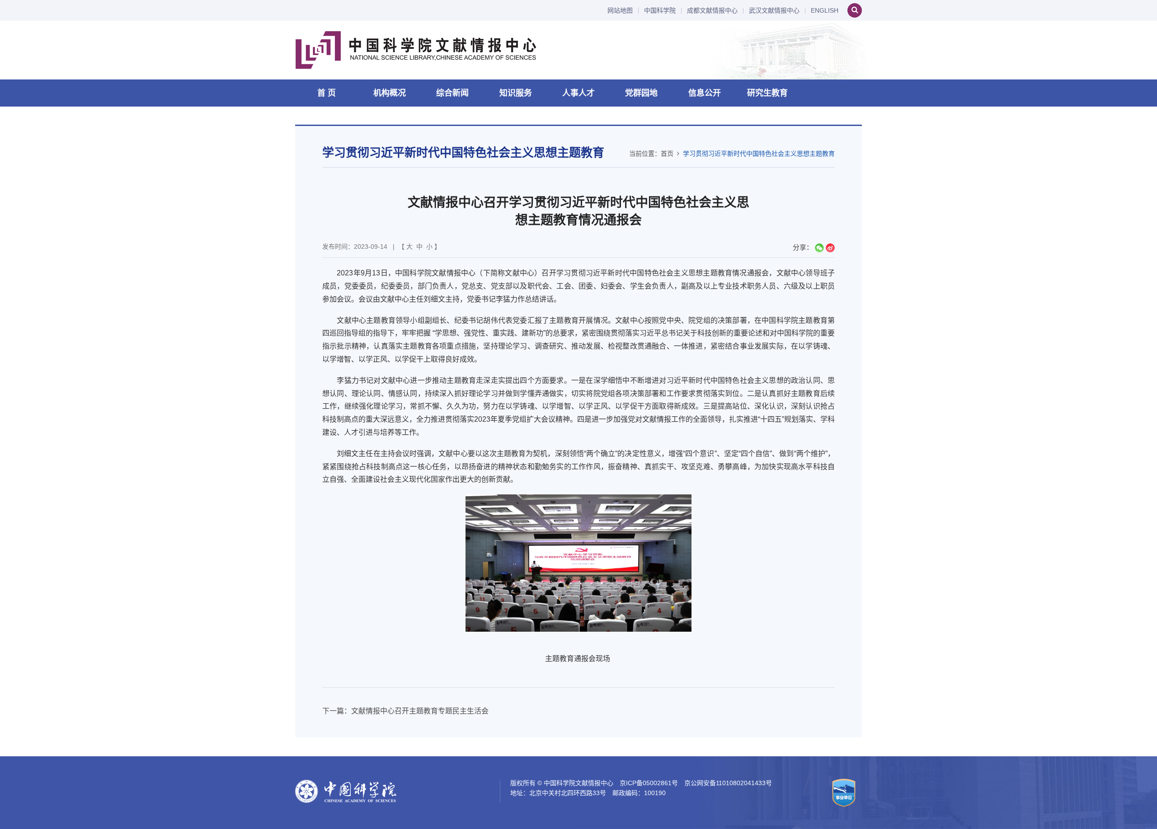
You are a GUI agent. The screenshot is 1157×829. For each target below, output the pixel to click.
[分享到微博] (830, 247)
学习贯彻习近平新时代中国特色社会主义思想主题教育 (759, 153)
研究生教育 (767, 93)
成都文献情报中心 (712, 11)
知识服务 (515, 93)
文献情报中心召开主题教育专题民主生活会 (420, 711)
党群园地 (641, 93)
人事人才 (578, 93)
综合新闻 (452, 93)
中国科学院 (660, 11)
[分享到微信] (819, 247)
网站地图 (620, 11)
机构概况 (389, 93)
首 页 (326, 93)
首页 (667, 153)
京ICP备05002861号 (649, 783)
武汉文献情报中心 (774, 11)
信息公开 (704, 93)
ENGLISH (824, 11)
